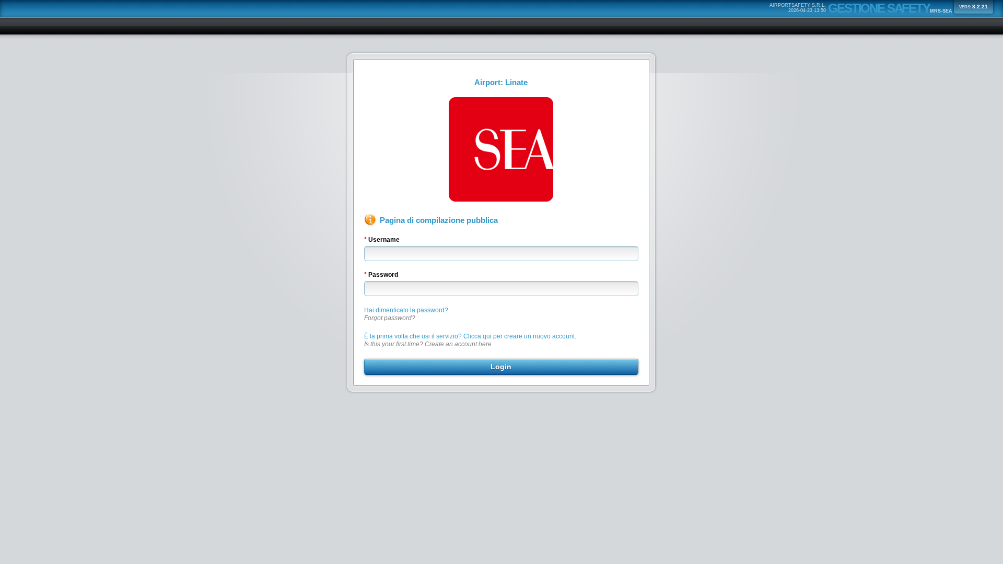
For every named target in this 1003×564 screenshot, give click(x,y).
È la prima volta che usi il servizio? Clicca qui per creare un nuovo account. (470, 340)
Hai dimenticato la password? (406, 314)
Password (383, 275)
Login (501, 366)
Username (384, 240)
